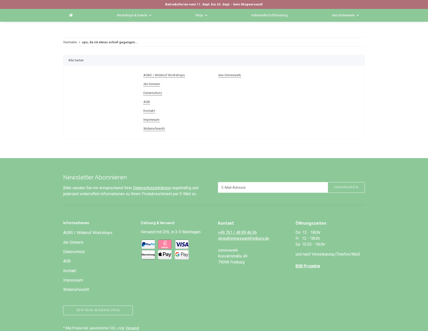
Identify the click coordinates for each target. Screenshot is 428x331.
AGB (146, 102)
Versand (132, 328)
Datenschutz (152, 93)
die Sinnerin (151, 84)
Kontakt (149, 111)
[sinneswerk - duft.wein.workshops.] (71, 15)
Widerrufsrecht (154, 128)
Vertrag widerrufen (98, 310)
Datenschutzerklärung (152, 188)
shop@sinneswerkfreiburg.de (243, 238)
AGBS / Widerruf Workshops (164, 75)
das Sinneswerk (229, 75)
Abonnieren (346, 187)
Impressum (151, 119)
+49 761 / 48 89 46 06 (237, 232)
